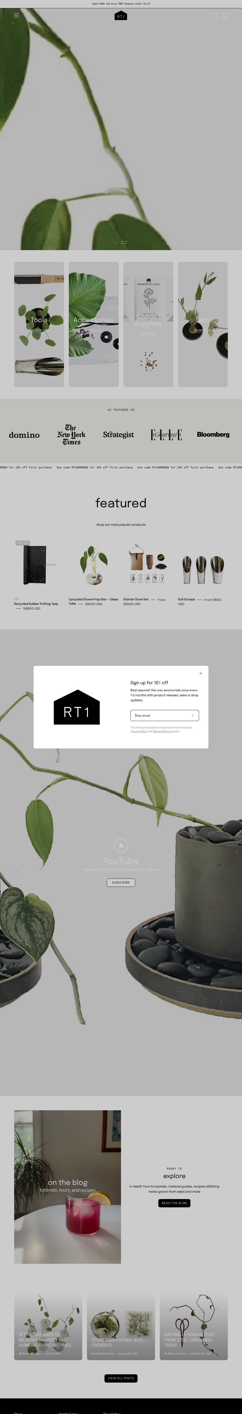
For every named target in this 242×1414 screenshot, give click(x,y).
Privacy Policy (138, 731)
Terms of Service (162, 731)
